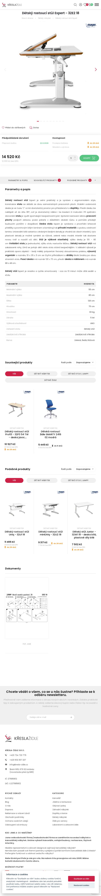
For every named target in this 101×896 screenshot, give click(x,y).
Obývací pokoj (59, 805)
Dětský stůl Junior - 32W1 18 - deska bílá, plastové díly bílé (84, 534)
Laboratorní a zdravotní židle (65, 824)
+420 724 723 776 (17, 755)
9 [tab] (63, 121)
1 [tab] (38, 121)
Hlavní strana (27, 18)
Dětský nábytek (44, 18)
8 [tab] (60, 121)
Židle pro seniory (59, 821)
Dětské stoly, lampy (78, 373)
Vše (14, 373)
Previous (5, 69)
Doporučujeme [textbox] (83, 362)
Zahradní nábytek (60, 809)
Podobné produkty (78, 180)
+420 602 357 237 (17, 760)
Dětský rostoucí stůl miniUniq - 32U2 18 (51, 533)
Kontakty (9, 798)
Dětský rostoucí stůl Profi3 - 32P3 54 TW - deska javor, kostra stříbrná (17, 436)
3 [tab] (44, 121)
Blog (7, 802)
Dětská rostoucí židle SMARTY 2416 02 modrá (50, 434)
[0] (90, 4)
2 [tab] (41, 121)
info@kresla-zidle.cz (18, 764)
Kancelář (56, 798)
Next (95, 69)
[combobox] (85, 362)
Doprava (9, 809)
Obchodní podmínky (14, 817)
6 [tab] (54, 121)
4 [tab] (47, 121)
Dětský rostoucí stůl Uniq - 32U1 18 (17, 533)
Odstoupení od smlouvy (16, 824)
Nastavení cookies (81, 885)
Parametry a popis (17, 180)
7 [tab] (57, 121)
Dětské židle (50, 380)
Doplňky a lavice (59, 813)
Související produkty (47, 180)
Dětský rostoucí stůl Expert (66, 18)
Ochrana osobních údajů (16, 821)
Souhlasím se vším (81, 879)
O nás (8, 805)
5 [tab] (50, 121)
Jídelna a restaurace (61, 802)
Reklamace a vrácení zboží (17, 813)
